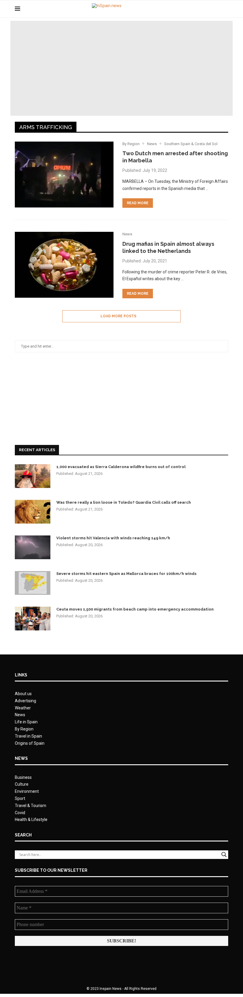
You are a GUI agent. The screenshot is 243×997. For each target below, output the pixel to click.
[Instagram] (216, 9)
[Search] (225, 9)
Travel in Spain (28, 736)
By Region (24, 729)
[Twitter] (210, 9)
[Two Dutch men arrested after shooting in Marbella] (64, 174)
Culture (21, 784)
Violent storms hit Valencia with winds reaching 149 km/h (113, 538)
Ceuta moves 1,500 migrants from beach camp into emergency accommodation (135, 609)
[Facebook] (203, 9)
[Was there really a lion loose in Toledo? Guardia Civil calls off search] (32, 512)
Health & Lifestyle (31, 819)
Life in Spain (26, 721)
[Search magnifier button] (224, 854)
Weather (23, 708)
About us (23, 693)
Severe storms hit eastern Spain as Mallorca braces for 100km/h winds (126, 573)
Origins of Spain (29, 743)
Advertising (25, 700)
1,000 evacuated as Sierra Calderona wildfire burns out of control (121, 467)
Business (23, 777)
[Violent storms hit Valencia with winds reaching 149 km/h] (32, 547)
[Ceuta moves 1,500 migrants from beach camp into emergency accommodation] (32, 618)
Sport (20, 798)
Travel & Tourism (30, 805)
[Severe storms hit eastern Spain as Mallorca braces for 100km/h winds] (32, 583)
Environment (27, 791)
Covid (20, 812)
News (20, 714)
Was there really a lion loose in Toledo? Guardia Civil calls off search (123, 502)
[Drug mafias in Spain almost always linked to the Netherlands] (64, 265)
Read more (137, 203)
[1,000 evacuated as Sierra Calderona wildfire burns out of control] (32, 476)
